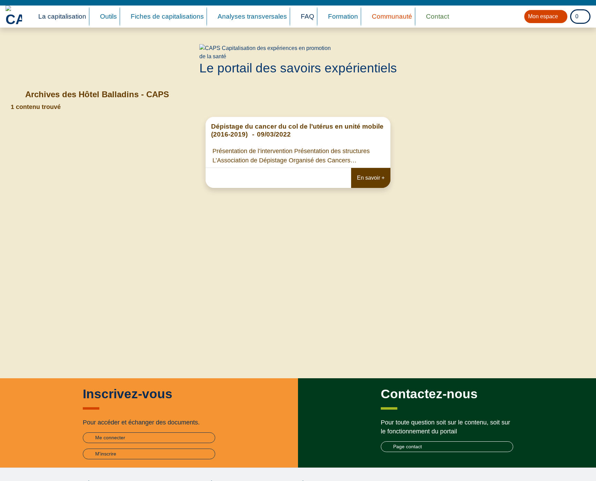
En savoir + (371, 178)
